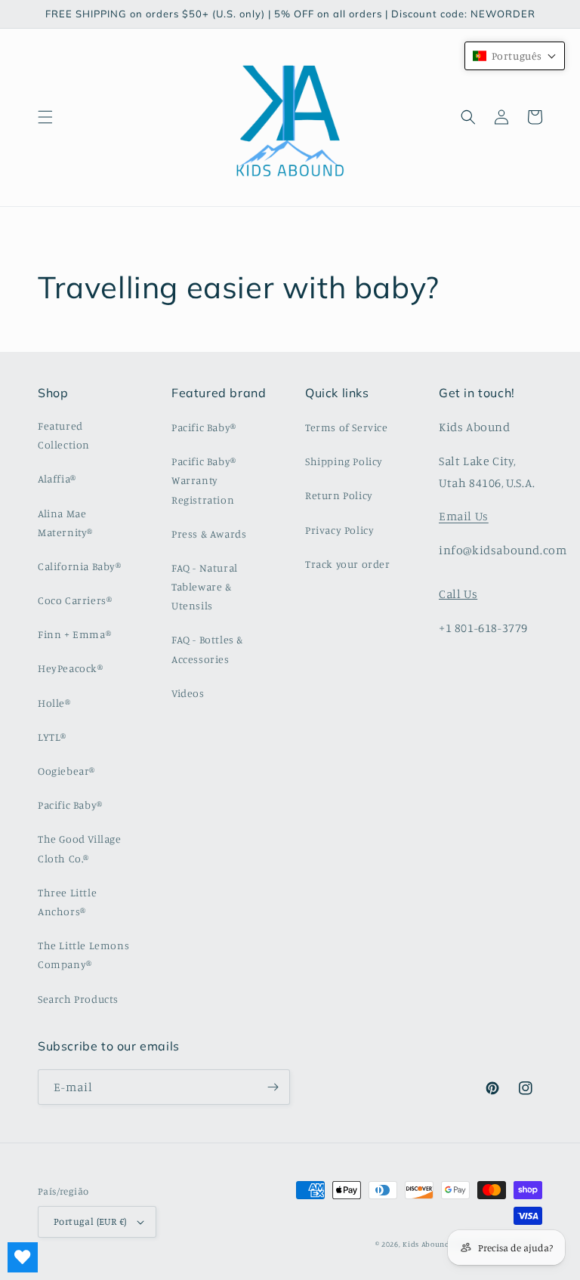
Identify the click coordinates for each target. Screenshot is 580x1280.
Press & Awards (208, 533)
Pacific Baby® (70, 804)
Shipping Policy (344, 461)
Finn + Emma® (74, 634)
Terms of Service (346, 427)
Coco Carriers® (75, 600)
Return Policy (339, 495)
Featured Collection (64, 435)
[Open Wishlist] (23, 1257)
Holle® (54, 702)
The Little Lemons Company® (83, 954)
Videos (188, 692)
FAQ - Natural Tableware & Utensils (204, 586)
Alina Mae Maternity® (65, 522)
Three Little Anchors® (67, 902)
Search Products (78, 998)
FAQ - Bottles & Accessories (207, 649)
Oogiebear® (66, 770)
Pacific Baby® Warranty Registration (203, 480)
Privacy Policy (339, 529)
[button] (45, 117)
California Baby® (80, 566)
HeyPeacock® (70, 668)
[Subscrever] (272, 1087)
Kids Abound (426, 1243)
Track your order (347, 563)
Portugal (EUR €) (90, 1221)
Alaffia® (57, 478)
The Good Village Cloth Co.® (80, 848)
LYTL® (52, 736)
